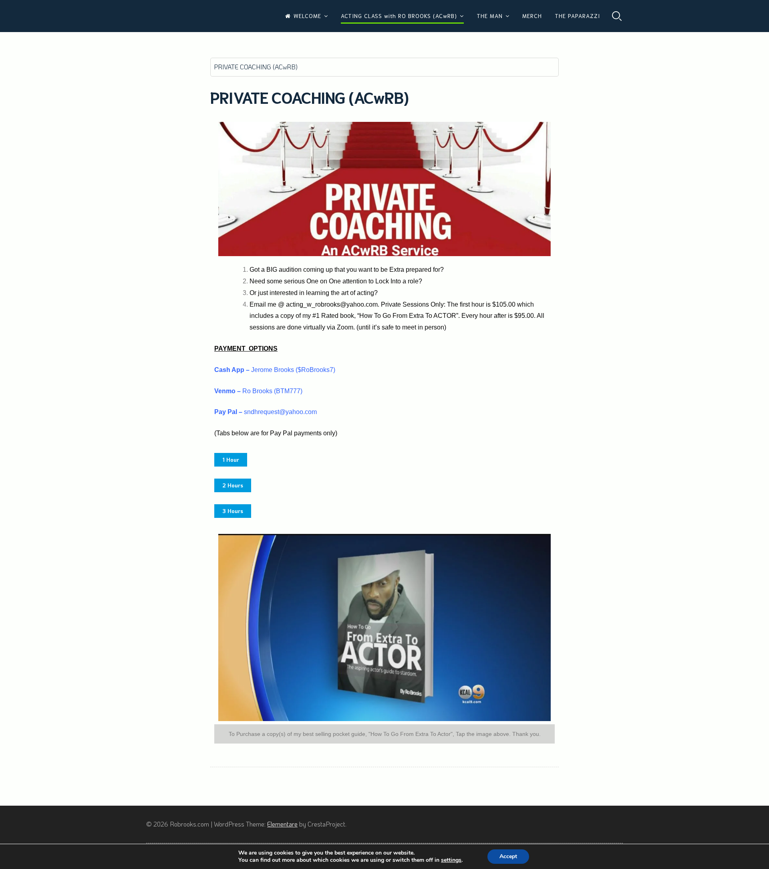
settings (451, 860)
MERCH (532, 15)
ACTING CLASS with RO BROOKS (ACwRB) (399, 15)
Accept (508, 856)
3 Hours (232, 511)
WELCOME (307, 15)
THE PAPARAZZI (577, 15)
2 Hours (232, 485)
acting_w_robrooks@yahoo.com (332, 304)
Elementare (282, 824)
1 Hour (230, 459)
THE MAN (490, 15)
